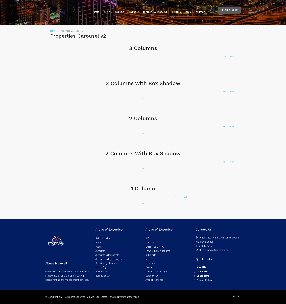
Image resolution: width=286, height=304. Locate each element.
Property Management (155, 12)
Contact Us (202, 271)
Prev (224, 56)
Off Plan (176, 12)
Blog (188, 12)
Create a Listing (229, 10)
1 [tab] (143, 63)
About (107, 12)
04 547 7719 (205, 246)
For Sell (133, 12)
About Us (201, 267)
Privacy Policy (204, 280)
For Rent (119, 12)
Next (232, 56)
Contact (200, 12)
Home (96, 12)
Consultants (202, 276)
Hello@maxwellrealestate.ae (213, 250)
